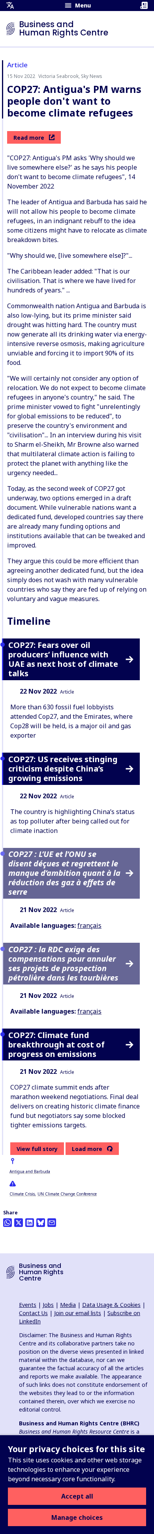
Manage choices (77, 1517)
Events (27, 1304)
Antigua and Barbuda (29, 1171)
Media (68, 1304)
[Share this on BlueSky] (40, 1222)
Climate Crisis (22, 1194)
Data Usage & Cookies (111, 1304)
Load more (87, 1149)
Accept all (77, 1496)
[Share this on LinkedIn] (29, 1222)
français (89, 925)
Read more (28, 137)
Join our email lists (77, 1313)
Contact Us (33, 1313)
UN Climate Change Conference (67, 1194)
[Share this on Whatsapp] (7, 1222)
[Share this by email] (51, 1222)
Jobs (48, 1304)
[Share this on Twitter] (18, 1222)
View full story (37, 1149)
